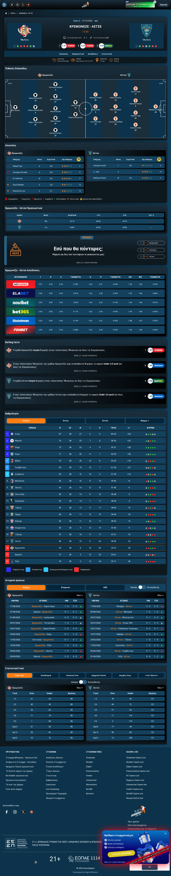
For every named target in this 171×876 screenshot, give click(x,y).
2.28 (101, 293)
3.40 (61, 284)
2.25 (101, 302)
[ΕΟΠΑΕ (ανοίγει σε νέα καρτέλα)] (94, 858)
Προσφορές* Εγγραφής (56, 794)
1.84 (140, 284)
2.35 (40, 302)
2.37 (40, 284)
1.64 (90, 284)
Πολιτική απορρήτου (137, 825)
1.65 (90, 321)
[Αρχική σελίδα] (6, 13)
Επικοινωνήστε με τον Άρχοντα (142, 829)
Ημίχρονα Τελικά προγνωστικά (20, 767)
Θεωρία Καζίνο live (134, 798)
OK (149, 867)
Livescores (51, 785)
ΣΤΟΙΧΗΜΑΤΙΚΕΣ (94, 752)
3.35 (61, 302)
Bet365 (89, 789)
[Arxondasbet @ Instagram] (17, 5)
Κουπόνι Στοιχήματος (56, 762)
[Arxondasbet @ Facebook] (12, 5)
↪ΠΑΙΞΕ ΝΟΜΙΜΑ (121, 853)
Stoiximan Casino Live (136, 758)
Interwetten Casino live (136, 785)
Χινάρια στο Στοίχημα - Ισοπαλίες (21, 762)
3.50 (61, 311)
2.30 (40, 311)
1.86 (140, 293)
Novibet (89, 762)
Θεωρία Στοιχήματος (55, 798)
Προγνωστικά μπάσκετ (16, 780)
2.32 (40, 321)
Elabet (89, 767)
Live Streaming (52, 789)
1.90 (130, 302)
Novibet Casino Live (135, 762)
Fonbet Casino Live (134, 789)
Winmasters (91, 785)
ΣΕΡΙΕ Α (13, 13)
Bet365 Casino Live (134, 794)
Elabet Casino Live (134, 767)
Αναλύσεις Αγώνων (54, 758)
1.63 (90, 293)
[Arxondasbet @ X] (23, 5)
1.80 (140, 311)
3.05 (51, 302)
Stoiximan (90, 758)
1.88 (130, 321)
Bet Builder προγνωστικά (17, 776)
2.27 (101, 321)
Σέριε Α (76, 21)
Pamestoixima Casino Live (137, 771)
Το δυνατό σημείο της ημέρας (19, 771)
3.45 (61, 321)
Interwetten (91, 780)
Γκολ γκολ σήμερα (14, 789)
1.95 (130, 293)
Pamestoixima (92, 771)
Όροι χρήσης (133, 822)
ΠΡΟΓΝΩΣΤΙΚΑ (12, 752)
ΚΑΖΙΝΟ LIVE (132, 752)
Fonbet (89, 776)
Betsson (90, 794)
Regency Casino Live (135, 780)
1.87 (140, 321)
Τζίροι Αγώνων (53, 771)
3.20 (51, 284)
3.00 (51, 293)
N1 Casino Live (132, 776)
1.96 (130, 284)
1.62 (90, 311)
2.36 (40, 293)
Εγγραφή (163, 5)
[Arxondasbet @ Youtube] (28, 5)
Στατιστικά (51, 776)
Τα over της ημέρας (14, 785)
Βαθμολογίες (52, 780)
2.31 (101, 284)
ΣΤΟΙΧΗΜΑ (51, 752)
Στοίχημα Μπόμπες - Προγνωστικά (21, 758)
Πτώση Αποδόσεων (54, 767)
